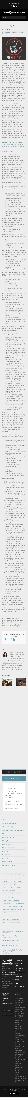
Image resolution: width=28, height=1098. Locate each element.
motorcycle (16, 900)
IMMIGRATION (7, 1004)
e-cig (19, 890)
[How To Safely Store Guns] (21, 679)
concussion (6, 884)
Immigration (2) (8, 827)
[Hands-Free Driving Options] (7, 679)
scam (9, 913)
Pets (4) (5, 841)
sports (22, 916)
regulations (6, 909)
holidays (5, 897)
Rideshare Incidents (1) (10, 848)
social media (15, 916)
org (16, 339)
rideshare (13, 909)
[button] (3, 682)
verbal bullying (15, 919)
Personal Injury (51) (9, 837)
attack (17, 878)
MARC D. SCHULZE (19, 975)
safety (4, 913)
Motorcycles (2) (7, 834)
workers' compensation (15, 922)
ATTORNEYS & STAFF (19, 970)
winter (5, 922)
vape (8, 919)
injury (11, 897)
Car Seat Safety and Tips (10, 945)
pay (13, 903)
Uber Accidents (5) (8, 862)
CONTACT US (20, 986)
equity (4, 894)
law (16, 897)
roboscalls (21, 909)
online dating (6, 903)
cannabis (5, 881)
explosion (19, 894)
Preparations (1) (8, 844)
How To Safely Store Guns (11, 940)
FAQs (17, 979)
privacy (20, 906)
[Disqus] (14, 705)
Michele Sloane (7, 32)
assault (11, 878)
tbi (4, 919)
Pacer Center (13, 370)
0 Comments (8, 33)
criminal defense (7, 887)
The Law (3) (6, 858)
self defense (6, 916)
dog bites (5, 890)
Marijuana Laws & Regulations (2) (13, 830)
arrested (5, 878)
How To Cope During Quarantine (13, 931)
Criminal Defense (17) (9, 823)
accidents (12, 875)
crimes (13, 884)
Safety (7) (6, 851)
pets (4, 906)
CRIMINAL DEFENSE (6, 999)
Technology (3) (7, 855)
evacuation (11, 894)
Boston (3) (6, 820)
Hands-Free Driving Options (11, 936)
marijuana (21, 897)
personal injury (20, 903)
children (20, 881)
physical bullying (12, 906)
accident (5, 875)
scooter (15, 913)
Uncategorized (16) (9, 865)
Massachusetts (7, 900)
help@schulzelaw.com (14, 3)
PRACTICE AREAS (19, 964)
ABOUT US (19, 960)
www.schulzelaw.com (8, 974)
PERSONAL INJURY (6, 994)
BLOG (17, 983)
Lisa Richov (11, 1089)
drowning (12, 890)
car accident (13, 881)
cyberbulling (17, 887)
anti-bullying (20, 875)
